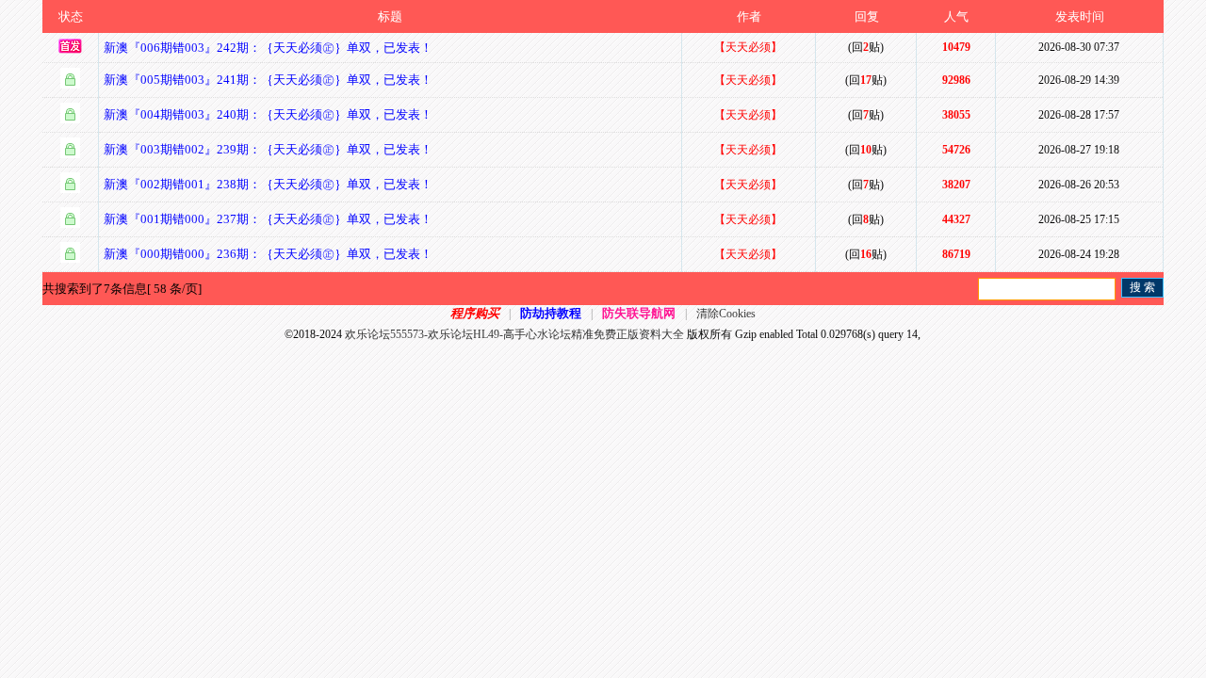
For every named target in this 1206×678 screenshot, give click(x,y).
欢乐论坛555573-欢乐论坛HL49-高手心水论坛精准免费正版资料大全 (514, 334)
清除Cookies (726, 313)
